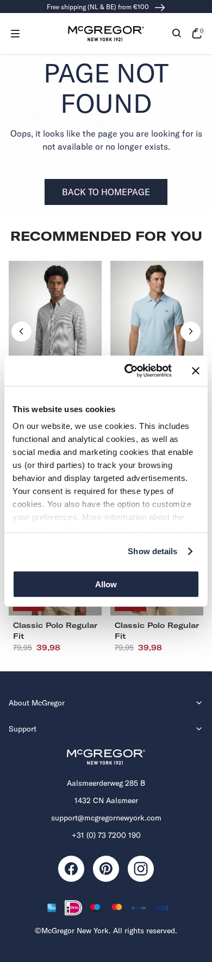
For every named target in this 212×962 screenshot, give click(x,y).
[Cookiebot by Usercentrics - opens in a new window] (128, 371)
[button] (15, 33)
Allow (106, 583)
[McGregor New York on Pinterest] (106, 869)
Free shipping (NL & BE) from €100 (99, 7)
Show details (152, 551)
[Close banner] (195, 371)
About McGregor (37, 703)
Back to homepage (106, 192)
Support (22, 729)
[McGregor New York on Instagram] (141, 869)
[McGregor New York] (106, 33)
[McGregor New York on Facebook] (71, 869)
